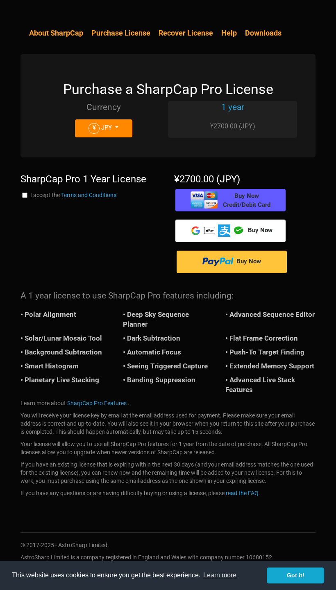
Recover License (186, 33)
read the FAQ (242, 493)
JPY (103, 127)
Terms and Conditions (88, 195)
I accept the (73, 195)
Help (229, 33)
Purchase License (120, 33)
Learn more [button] (219, 575)
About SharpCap (56, 33)
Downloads (263, 33)
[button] (230, 200)
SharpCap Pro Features (97, 403)
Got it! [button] (295, 575)
